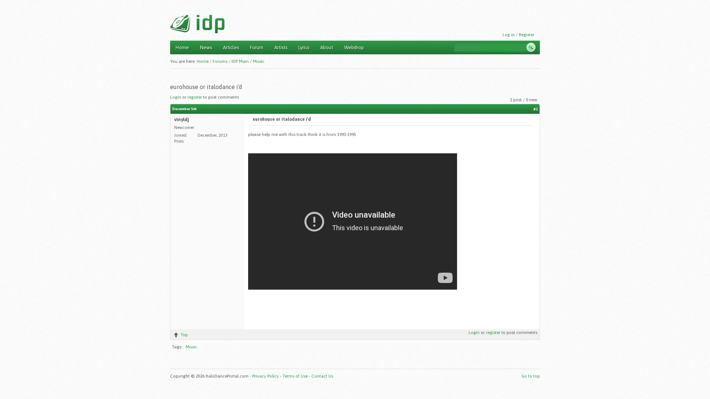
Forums (220, 61)
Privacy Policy (265, 376)
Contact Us (322, 376)
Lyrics (303, 47)
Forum (256, 47)
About (326, 47)
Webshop (354, 47)
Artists (280, 47)
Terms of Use (295, 376)
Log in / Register (518, 34)
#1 (535, 109)
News (206, 47)
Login (175, 97)
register (194, 97)
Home (182, 47)
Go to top (530, 376)
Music (258, 61)
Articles (231, 47)
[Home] (197, 24)
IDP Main (240, 61)
